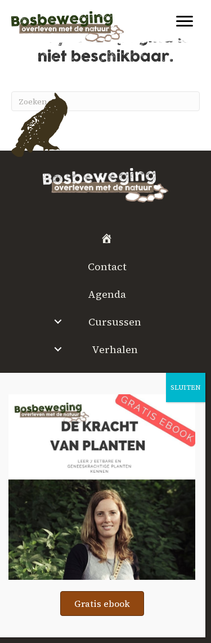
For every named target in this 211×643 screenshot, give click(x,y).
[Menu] (184, 21)
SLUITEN (185, 387)
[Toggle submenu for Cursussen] (58, 321)
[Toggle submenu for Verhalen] (58, 349)
